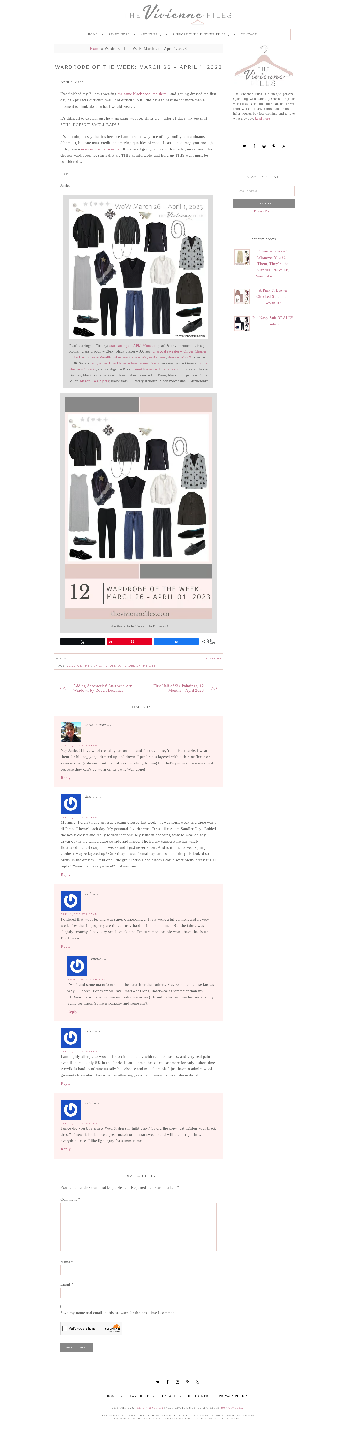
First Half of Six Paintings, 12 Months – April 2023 (178, 688)
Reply (66, 778)
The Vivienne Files (150, 1408)
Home (95, 48)
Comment (70, 1199)
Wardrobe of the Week (137, 665)
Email (67, 1284)
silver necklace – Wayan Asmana (139, 357)
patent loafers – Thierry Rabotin (158, 369)
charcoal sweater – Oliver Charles (180, 351)
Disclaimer (198, 1396)
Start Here (138, 1396)
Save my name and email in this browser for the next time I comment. (118, 1313)
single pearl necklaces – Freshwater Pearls (125, 363)
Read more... (264, 118)
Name (66, 1262)
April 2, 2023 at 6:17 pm (79, 1123)
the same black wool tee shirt (142, 94)
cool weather (79, 665)
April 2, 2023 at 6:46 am (79, 817)
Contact (168, 1396)
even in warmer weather (101, 149)
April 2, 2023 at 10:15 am (86, 979)
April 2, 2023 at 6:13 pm (79, 1051)
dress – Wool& (180, 357)
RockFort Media (232, 1408)
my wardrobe (104, 665)
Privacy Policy (264, 211)
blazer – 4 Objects (94, 381)
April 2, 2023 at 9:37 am (79, 914)
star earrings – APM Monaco (132, 345)
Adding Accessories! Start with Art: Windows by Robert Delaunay (102, 688)
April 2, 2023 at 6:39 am (79, 745)
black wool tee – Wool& (91, 357)
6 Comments (213, 658)
